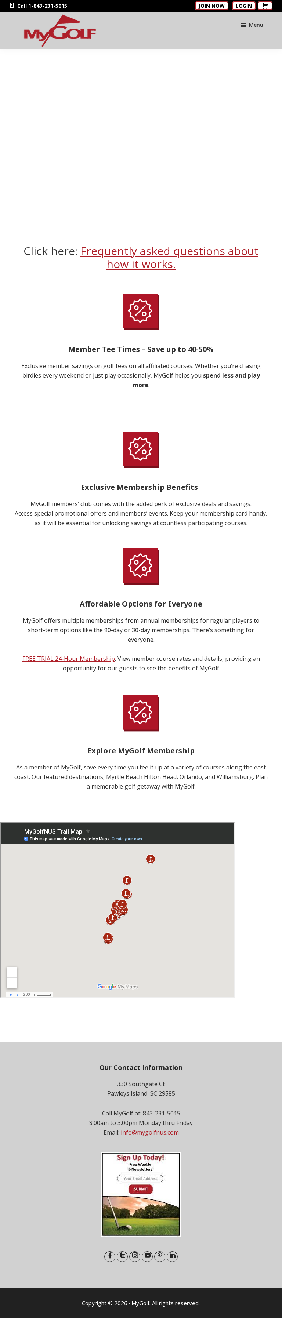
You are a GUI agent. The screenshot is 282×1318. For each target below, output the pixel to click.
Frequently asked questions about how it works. (169, 257)
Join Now (212, 5)
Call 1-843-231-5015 (41, 5)
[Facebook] (109, 1256)
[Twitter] (122, 1256)
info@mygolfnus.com (150, 1132)
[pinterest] (159, 1256)
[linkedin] (172, 1256)
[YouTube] (147, 1256)
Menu (256, 24)
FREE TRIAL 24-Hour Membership (68, 659)
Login (244, 5)
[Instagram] (134, 1256)
